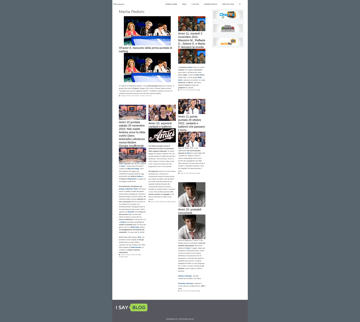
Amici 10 (123, 254)
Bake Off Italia (228, 4)
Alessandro (132, 179)
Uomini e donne (171, 4)
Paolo (136, 189)
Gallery (173, 201)
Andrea (139, 176)
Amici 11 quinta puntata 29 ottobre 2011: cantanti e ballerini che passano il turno (191, 123)
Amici (184, 4)
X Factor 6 (148, 95)
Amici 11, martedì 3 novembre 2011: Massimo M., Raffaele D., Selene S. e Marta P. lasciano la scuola (191, 40)
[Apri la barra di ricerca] (240, 4)
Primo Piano (135, 95)
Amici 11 (182, 90)
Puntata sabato (123, 256)
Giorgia (121, 189)
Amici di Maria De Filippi (193, 90)
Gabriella (128, 189)
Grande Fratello (210, 4)
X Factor (195, 4)
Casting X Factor (126, 95)
